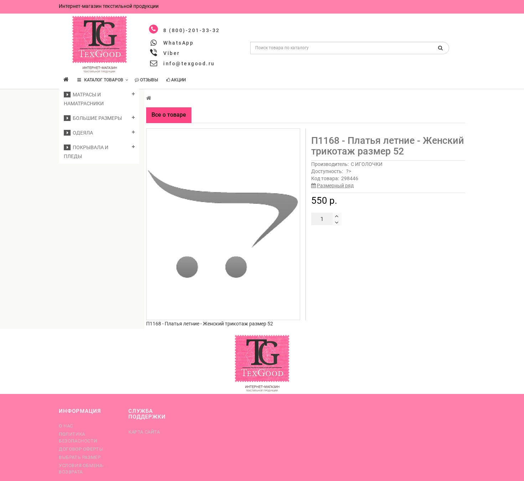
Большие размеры (96, 118)
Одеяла (82, 133)
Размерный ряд (335, 185)
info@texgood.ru (189, 63)
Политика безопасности (78, 437)
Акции (178, 79)
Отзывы (148, 79)
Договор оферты (81, 449)
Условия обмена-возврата (81, 469)
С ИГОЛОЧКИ (366, 164)
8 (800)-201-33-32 (191, 30)
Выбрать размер (80, 457)
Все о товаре (168, 114)
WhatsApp (178, 43)
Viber (171, 53)
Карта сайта (144, 432)
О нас (66, 426)
